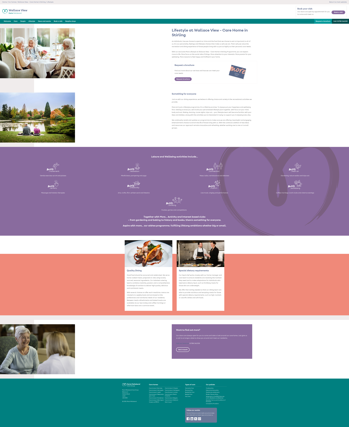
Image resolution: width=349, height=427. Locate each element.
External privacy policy (212, 390)
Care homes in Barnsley (155, 388)
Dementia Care (189, 388)
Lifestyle (31, 21)
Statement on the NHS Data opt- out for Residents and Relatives (215, 397)
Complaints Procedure (212, 403)
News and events (44, 21)
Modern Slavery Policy (212, 394)
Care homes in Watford (171, 400)
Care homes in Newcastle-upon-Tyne (156, 395)
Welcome (7, 21)
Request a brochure (323, 21)
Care (15, 21)
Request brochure (183, 79)
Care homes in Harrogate (156, 390)
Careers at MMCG (154, 402)
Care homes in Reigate (171, 398)
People (23, 21)
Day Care (187, 396)
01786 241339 (194, 343)
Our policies (210, 384)
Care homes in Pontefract (156, 398)
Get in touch (182, 349)
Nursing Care (188, 390)
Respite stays (70, 21)
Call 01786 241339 (340, 21)
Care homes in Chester (171, 388)
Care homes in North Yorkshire (171, 395)
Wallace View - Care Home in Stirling (32, 2)
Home (4, 2)
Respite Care (188, 394)
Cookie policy (209, 388)
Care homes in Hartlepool (172, 390)
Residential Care (189, 392)
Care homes (153, 384)
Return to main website (338, 2)
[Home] (131, 384)
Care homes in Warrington (156, 400)
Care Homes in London (171, 392)
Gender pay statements (212, 392)
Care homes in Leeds (155, 392)
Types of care (190, 384)
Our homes (12, 2)
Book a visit (338, 12)
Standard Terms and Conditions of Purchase (215, 401)
